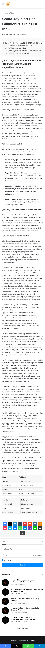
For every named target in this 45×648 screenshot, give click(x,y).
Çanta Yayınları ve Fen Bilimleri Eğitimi (20, 45)
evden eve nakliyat (28, 640)
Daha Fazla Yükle (22, 628)
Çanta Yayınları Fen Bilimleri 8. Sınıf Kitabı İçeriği (24, 51)
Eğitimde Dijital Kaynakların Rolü (19, 53)
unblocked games (16, 640)
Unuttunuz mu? (37, 555)
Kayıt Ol (22, 565)
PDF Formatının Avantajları (17, 48)
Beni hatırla (7, 560)
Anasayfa (6, 13)
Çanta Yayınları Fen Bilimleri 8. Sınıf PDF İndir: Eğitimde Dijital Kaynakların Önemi (23, 43)
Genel (13, 13)
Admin (13, 584)
